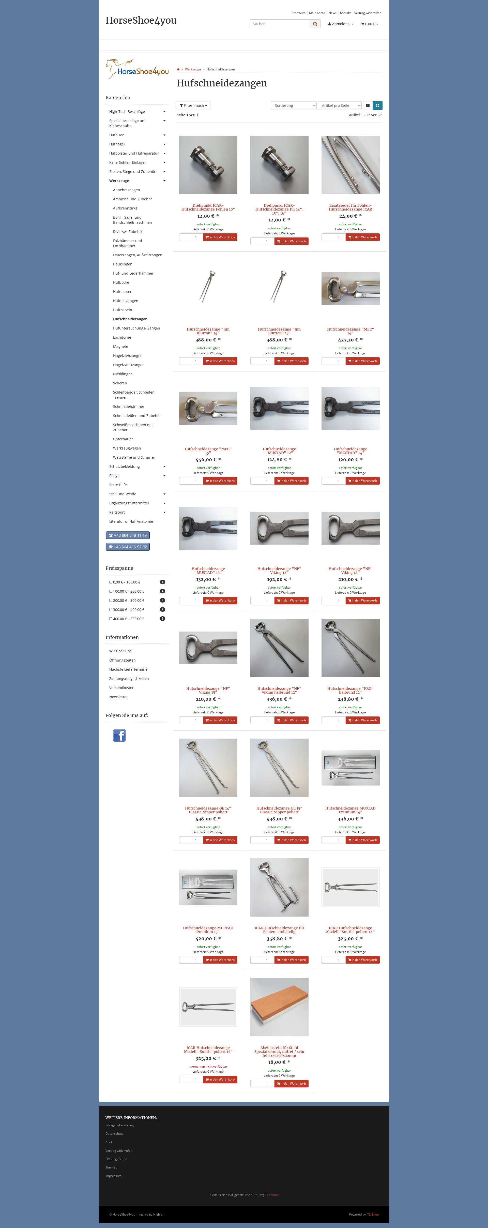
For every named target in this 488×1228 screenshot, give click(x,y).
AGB (108, 1142)
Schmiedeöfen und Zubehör (137, 415)
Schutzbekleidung (124, 466)
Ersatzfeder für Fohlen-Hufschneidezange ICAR (350, 207)
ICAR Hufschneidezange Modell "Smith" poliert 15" (208, 1049)
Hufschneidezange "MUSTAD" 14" (350, 451)
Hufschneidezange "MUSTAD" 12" (279, 451)
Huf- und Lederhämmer (133, 273)
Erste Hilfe (118, 484)
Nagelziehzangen (128, 355)
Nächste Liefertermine (128, 669)
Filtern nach (194, 105)
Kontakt (345, 13)
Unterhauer (123, 439)
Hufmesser (122, 291)
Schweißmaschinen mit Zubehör (133, 427)
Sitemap (111, 1167)
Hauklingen (122, 264)
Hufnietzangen (125, 300)
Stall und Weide (122, 493)
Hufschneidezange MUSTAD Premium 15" (208, 930)
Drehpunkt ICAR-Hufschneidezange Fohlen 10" (208, 207)
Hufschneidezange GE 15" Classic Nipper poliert (279, 810)
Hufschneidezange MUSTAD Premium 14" (350, 810)
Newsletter (118, 696)
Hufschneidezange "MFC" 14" (350, 331)
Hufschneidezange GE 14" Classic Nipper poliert (208, 810)
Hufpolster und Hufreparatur (134, 153)
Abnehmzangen (126, 189)
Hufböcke (121, 282)
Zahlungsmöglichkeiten (129, 678)
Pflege (114, 475)
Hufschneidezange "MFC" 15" (208, 451)
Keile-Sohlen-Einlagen (128, 162)
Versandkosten (121, 687)
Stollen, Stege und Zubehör (132, 171)
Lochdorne (122, 337)
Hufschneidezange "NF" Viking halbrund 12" (279, 690)
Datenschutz (114, 1133)
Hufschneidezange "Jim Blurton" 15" (279, 331)
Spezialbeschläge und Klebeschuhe (128, 123)
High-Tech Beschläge (127, 111)
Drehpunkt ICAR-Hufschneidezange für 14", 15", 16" (279, 209)
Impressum (113, 1176)
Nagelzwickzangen (129, 364)
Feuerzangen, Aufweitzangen (137, 254)
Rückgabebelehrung (119, 1125)
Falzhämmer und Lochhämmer (127, 243)
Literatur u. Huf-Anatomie (131, 521)
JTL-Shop (373, 1214)
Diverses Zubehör (128, 231)
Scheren (120, 383)
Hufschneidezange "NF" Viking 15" (208, 690)
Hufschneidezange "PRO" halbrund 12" (350, 690)
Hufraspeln (122, 309)
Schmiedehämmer (128, 406)
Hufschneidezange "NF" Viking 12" (279, 570)
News (333, 13)
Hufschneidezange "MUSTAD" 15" (208, 570)
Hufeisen (117, 134)
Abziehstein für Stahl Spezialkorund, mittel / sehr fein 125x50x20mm (279, 1051)
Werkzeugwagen (127, 448)
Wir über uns (120, 651)
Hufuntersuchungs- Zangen (136, 328)
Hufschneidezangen (130, 319)
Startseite (299, 13)
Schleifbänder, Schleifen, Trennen (134, 395)
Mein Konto (317, 13)
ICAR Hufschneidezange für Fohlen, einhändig (279, 930)
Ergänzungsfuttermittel (129, 503)
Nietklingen (123, 373)
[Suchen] (315, 23)
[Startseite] (178, 69)
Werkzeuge (119, 180)
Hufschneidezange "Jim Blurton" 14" (208, 331)
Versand (273, 1195)
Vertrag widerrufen (367, 13)
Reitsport (117, 512)
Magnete (120, 346)
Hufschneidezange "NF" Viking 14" (351, 570)
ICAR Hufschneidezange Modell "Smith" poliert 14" (350, 930)
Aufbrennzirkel (126, 208)
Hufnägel (117, 144)
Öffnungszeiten (122, 660)
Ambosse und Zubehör (132, 199)
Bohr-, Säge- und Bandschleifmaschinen (132, 220)
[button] (368, 105)
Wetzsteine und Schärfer (134, 457)
